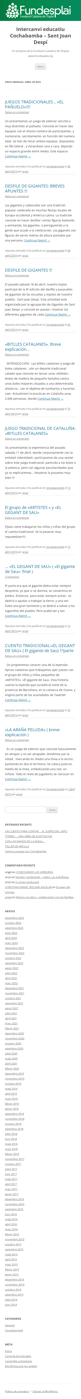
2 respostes (12, 577)
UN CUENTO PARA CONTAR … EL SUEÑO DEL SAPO (36, 831)
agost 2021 (11, 1008)
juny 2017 (11, 1174)
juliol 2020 (11, 1053)
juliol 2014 (11, 1299)
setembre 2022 (14, 963)
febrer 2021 (12, 1028)
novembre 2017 (14, 1159)
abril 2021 (11, 1018)
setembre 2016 (14, 1209)
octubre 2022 (13, 958)
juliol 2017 (11, 1169)
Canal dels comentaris (18, 1361)
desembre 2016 (14, 1199)
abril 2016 (11, 1224)
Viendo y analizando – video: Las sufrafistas (42, 877)
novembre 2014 (14, 1284)
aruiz (25, 171)
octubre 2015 (13, 1244)
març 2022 (11, 983)
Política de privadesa (17, 1391)
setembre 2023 (14, 928)
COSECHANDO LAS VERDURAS (34, 872)
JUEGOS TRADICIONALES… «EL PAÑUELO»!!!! (34, 104)
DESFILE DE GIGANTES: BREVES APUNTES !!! (35, 188)
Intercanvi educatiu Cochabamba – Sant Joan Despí (40, 35)
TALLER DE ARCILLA (17, 846)
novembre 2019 (14, 1078)
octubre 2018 (13, 1124)
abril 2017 (11, 1184)
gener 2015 (11, 1274)
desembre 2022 (14, 948)
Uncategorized (55, 166)
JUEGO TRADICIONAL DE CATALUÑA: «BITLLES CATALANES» (40, 430)
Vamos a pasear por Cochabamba (26, 851)
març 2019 (11, 1099)
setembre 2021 (14, 1003)
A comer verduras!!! (27, 882)
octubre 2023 (13, 923)
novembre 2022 (14, 953)
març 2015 (11, 1264)
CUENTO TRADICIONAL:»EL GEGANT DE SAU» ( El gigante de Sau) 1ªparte (40, 648)
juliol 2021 (11, 1013)
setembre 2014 (14, 1294)
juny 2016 (11, 1214)
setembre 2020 (14, 1048)
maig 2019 (11, 1089)
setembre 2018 (14, 1129)
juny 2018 (11, 1139)
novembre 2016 (14, 1204)
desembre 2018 (14, 1114)
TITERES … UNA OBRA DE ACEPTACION (28, 836)
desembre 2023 (14, 918)
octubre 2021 (13, 998)
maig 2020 (11, 1058)
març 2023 (11, 943)
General (10, 1325)
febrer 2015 (12, 1269)
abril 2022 (11, 978)
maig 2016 (11, 1219)
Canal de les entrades (18, 1356)
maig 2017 (11, 1179)
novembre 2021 (14, 993)
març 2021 (11, 1023)
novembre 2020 (14, 1038)
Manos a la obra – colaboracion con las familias (45, 897)
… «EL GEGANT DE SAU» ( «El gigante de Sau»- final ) (40, 569)
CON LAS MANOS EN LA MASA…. (25, 841)
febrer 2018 (12, 1154)
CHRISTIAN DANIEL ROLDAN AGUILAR (28, 887)
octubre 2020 (13, 1043)
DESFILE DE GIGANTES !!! (28, 270)
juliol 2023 (11, 933)
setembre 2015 (14, 1249)
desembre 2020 (14, 1033)
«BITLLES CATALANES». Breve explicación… (33, 346)
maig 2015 (11, 1254)
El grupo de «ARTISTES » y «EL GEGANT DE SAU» (33, 510)
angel (8, 897)
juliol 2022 (11, 973)
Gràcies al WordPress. (45, 1391)
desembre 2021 (14, 988)
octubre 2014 (13, 1289)
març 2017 (11, 1189)
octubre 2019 (13, 1084)
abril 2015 (11, 1259)
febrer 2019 (12, 1104)
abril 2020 (11, 1063)
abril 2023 (11, 938)
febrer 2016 (12, 1234)
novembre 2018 (14, 1119)
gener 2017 (11, 1194)
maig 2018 (11, 1144)
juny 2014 (11, 1305)
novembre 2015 (14, 1239)
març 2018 (11, 1149)
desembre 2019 (14, 1073)
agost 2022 (11, 968)
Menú (40, 66)
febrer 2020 (12, 1068)
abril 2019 (11, 1094)
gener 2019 (11, 1109)
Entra (8, 1351)
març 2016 (11, 1229)
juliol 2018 (11, 1134)
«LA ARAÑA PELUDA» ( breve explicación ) (32, 732)
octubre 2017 (13, 1164)
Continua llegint (18, 156)
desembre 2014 (14, 1279)
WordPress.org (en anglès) (21, 1366)
